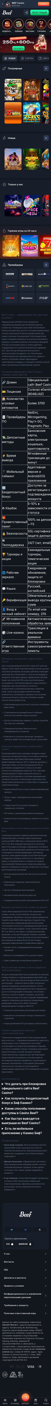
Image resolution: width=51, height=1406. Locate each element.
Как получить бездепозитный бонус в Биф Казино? (25, 1101)
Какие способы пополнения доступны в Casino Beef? (23, 1111)
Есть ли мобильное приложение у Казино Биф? (22, 1131)
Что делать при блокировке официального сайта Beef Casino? (24, 1088)
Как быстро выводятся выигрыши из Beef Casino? (21, 1121)
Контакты (9, 1262)
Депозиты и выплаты (15, 1278)
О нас (7, 1254)
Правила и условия (14, 1286)
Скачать (43, 4)
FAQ (6, 1270)
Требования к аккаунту (16, 1305)
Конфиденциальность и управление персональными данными (22, 1295)
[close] (2, 4)
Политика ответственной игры (20, 1313)
